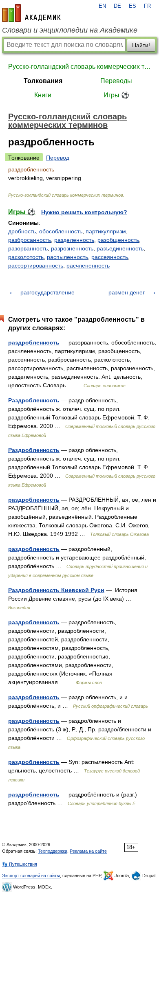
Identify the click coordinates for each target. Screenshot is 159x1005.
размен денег (126, 292)
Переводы (116, 80)
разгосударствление (47, 292)
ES (132, 6)
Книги (42, 95)
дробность (22, 231)
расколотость (26, 257)
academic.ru (31, 13)
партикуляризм (106, 231)
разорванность (28, 248)
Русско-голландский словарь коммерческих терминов (79, 66)
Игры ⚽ (116, 95)
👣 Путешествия (19, 864)
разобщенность (118, 240)
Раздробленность (34, 400)
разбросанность (29, 240)
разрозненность (72, 248)
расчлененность (88, 265)
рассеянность (109, 257)
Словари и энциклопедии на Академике (69, 30)
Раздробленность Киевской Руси (56, 590)
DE (117, 6)
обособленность (60, 231)
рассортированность (35, 265)
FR (147, 6)
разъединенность (120, 248)
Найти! (141, 45)
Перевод (57, 157)
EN (102, 6)
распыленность (67, 257)
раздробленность (34, 342)
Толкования (43, 80)
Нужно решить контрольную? (84, 212)
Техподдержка (52, 851)
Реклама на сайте (88, 851)
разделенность (74, 240)
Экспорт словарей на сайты (31, 875)
